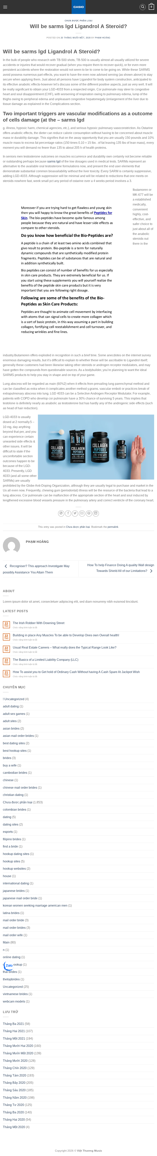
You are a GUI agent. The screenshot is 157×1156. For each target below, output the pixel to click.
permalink (113, 526)
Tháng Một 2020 (14, 1127)
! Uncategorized (13, 699)
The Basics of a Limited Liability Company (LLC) (45, 659)
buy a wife (10, 765)
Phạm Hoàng (102, 38)
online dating (11, 957)
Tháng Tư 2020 (13, 1104)
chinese (8, 780)
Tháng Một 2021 (14, 1038)
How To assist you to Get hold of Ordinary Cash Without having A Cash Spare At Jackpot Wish (76, 672)
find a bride (10, 846)
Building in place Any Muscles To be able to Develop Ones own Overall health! (66, 635)
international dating (16, 883)
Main (6, 942)
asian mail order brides (18, 735)
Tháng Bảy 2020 (14, 1082)
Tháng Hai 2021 (14, 1031)
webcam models (14, 1001)
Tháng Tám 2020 (14, 1075)
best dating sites (14, 743)
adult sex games (14, 713)
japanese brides (14, 890)
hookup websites (14, 868)
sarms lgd (54, 161)
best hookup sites (15, 750)
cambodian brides (15, 772)
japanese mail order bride (20, 898)
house (7, 876)
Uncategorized (13, 986)
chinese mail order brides (20, 787)
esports (8, 831)
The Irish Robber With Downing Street (38, 623)
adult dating (11, 706)
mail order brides (14, 927)
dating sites (10, 824)
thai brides (10, 971)
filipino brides (12, 839)
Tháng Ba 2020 (13, 1112)
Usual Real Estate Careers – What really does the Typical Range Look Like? (64, 647)
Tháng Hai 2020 (14, 1119)
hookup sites (11, 861)
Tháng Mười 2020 (15, 1060)
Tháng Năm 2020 (15, 1097)
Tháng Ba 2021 (13, 1023)
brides (7, 758)
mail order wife (13, 935)
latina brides (11, 913)
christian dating (13, 794)
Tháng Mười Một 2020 (18, 1053)
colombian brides (14, 809)
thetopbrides (11, 979)
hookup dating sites (16, 854)
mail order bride (13, 920)
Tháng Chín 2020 (15, 1068)
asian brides (11, 728)
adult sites (10, 721)
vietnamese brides (15, 994)
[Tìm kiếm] (143, 7)
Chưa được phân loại (78, 20)
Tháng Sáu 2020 (14, 1090)
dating (7, 817)
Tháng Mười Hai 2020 (18, 1045)
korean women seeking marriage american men (35, 905)
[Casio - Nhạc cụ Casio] (78, 7)
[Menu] (5, 7)
